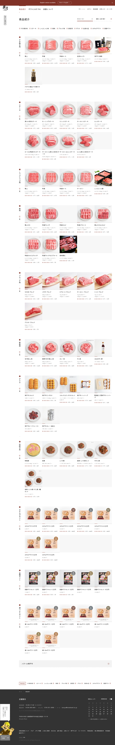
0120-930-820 (30, 707)
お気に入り (102, 9)
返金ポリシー (22, 733)
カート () (109, 9)
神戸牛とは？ (74, 730)
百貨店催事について (24, 730)
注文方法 (53, 730)
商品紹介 (22, 9)
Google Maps (23, 718)
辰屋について (48, 9)
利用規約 (107, 730)
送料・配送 (59, 730)
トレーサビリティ (82, 730)
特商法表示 (90, 730)
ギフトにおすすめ (34, 9)
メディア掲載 (38, 730)
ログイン (89, 9)
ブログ (32, 730)
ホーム (20, 691)
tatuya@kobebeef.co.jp (69, 707)
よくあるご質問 (46, 730)
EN (79, 9)
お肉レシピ (66, 730)
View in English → (64, 2)
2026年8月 (104, 699)
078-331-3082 (49, 707)
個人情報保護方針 (99, 730)
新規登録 (95, 9)
